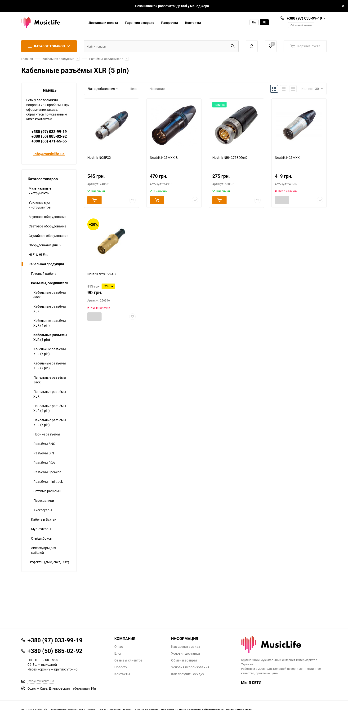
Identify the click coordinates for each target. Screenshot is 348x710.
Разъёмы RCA (44, 462)
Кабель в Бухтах (43, 519)
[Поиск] (233, 46)
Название (157, 88)
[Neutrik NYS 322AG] (111, 241)
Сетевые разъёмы (47, 491)
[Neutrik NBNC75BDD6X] (236, 125)
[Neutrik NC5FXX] (111, 125)
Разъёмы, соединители (106, 59)
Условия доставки (185, 653)
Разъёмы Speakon (47, 472)
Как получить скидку (187, 674)
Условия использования (190, 667)
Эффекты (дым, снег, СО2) (49, 562)
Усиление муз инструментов (40, 204)
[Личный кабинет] (252, 46)
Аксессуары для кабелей (43, 550)
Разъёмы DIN (43, 453)
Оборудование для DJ (45, 245)
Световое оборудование (47, 226)
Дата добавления (101, 88)
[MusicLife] (284, 644)
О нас (118, 646)
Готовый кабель (43, 273)
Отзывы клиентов (128, 660)
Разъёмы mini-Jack (48, 481)
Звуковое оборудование (47, 216)
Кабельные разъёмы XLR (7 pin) (49, 365)
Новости (121, 667)
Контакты (193, 22)
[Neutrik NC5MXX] (299, 125)
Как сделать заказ (185, 646)
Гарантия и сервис (139, 22)
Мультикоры (41, 529)
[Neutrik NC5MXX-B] (174, 125)
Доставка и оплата (103, 22)
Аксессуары (42, 510)
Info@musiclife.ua (49, 153)
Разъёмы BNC (44, 443)
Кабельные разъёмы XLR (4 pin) (49, 323)
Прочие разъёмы (46, 434)
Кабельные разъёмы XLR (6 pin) (49, 351)
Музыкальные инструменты (40, 190)
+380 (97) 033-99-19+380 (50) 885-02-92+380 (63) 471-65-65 (49, 136)
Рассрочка (169, 22)
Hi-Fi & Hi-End (39, 254)
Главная (27, 59)
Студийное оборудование (48, 235)
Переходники (43, 500)
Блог (118, 653)
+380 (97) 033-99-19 (304, 18)
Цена (134, 88)
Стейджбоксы (42, 538)
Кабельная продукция (58, 59)
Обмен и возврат (184, 660)
